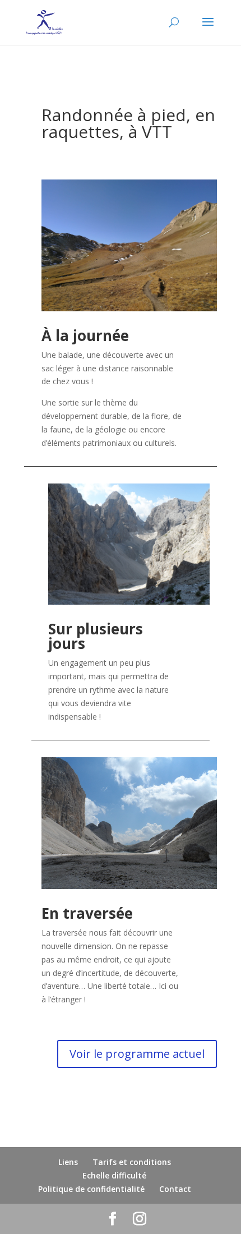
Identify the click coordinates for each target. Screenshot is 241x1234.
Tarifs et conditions (131, 1162)
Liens (68, 1162)
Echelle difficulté (114, 1175)
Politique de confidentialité (91, 1189)
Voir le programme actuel (137, 1053)
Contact (175, 1189)
